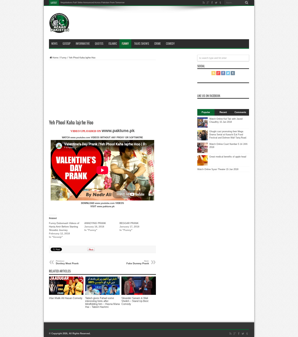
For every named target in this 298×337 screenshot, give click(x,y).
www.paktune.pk (118, 130)
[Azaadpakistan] (59, 30)
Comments (240, 112)
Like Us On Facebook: (209, 96)
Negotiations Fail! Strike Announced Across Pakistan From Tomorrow (93, 2)
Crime (157, 43)
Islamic (112, 43)
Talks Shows (141, 43)
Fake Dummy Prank (137, 262)
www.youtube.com (80, 137)
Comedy (170, 43)
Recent (223, 112)
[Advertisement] (159, 18)
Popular (206, 112)
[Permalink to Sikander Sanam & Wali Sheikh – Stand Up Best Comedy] (138, 294)
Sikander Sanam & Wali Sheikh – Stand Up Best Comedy (134, 301)
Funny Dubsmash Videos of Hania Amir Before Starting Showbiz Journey (64, 226)
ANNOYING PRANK (95, 223)
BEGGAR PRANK (129, 223)
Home (55, 57)
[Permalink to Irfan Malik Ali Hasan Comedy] (66, 294)
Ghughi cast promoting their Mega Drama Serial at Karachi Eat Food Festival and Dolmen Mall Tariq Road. (228, 134)
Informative (83, 43)
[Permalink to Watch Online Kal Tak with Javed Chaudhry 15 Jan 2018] (202, 127)
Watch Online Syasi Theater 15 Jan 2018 (217, 169)
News (54, 43)
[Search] (246, 2)
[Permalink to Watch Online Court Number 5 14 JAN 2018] (202, 152)
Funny (125, 43)
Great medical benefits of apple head (227, 156)
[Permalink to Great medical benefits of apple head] (202, 164)
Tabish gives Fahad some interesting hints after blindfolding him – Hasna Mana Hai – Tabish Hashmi (102, 302)
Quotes (99, 43)
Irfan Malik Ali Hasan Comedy (65, 298)
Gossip (67, 43)
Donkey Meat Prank (67, 262)
